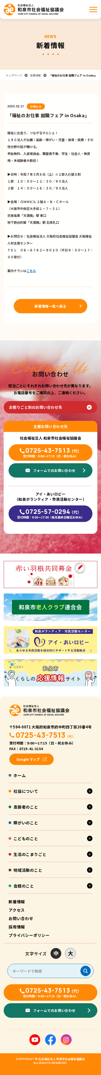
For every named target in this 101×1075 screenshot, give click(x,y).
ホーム (19, 775)
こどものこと (25, 838)
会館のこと (23, 886)
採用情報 (17, 927)
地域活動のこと (27, 870)
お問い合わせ (21, 918)
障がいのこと (25, 823)
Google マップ (28, 759)
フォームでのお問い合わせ (54, 470)
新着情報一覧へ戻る (50, 306)
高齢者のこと (25, 807)
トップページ (14, 75)
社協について (25, 791)
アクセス (17, 910)
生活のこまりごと (29, 854)
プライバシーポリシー (29, 935)
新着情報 (35, 75)
